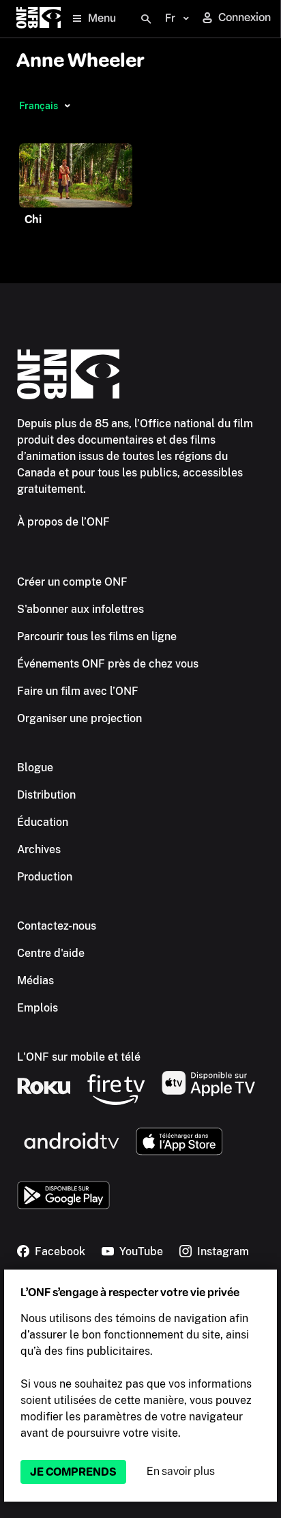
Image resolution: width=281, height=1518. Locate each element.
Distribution (46, 794)
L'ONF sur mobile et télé (78, 1056)
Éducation (42, 822)
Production (44, 876)
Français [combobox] (38, 105)
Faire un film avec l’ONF (77, 691)
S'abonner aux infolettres (80, 609)
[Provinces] (67, 106)
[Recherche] (146, 19)
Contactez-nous (56, 925)
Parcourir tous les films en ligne (97, 636)
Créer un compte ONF (72, 581)
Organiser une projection (79, 718)
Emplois (37, 1007)
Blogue (35, 767)
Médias (35, 980)
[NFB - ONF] (38, 19)
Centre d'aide (51, 953)
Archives (39, 849)
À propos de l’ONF (63, 521)
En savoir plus (181, 1471)
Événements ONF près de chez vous (107, 663)
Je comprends (73, 1471)
